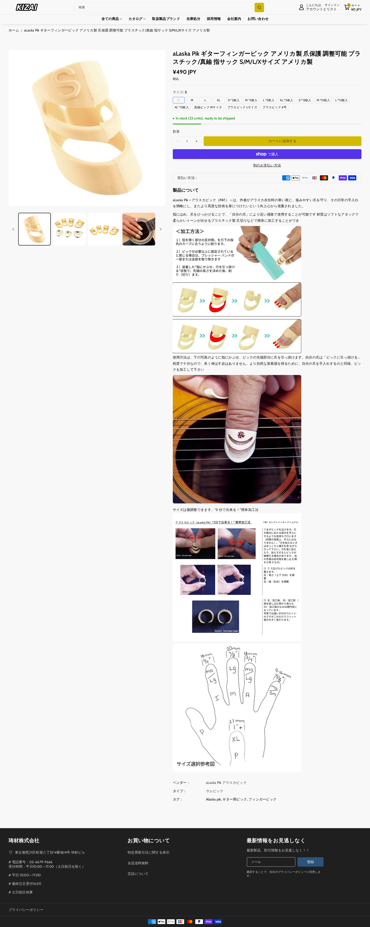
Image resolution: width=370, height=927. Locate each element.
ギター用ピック (234, 799)
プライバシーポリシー (26, 910)
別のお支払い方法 (267, 165)
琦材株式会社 (24, 840)
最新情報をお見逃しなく (276, 840)
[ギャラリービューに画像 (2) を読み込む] (69, 229)
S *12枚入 (306, 100)
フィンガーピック (262, 799)
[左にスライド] (13, 229)
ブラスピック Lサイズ (243, 107)
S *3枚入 (235, 100)
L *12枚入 (342, 100)
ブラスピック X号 (275, 107)
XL (220, 100)
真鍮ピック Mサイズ (209, 107)
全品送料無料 (138, 863)
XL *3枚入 (287, 100)
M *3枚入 (252, 100)
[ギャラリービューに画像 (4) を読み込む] (138, 229)
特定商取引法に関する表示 (149, 852)
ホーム (14, 30)
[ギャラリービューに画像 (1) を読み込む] (34, 229)
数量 (176, 131)
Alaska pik (213, 799)
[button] (352, 7)
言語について (138, 874)
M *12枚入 (324, 100)
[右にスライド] (160, 229)
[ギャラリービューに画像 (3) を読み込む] (104, 229)
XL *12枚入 (183, 107)
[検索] (259, 7)
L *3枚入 (269, 100)
